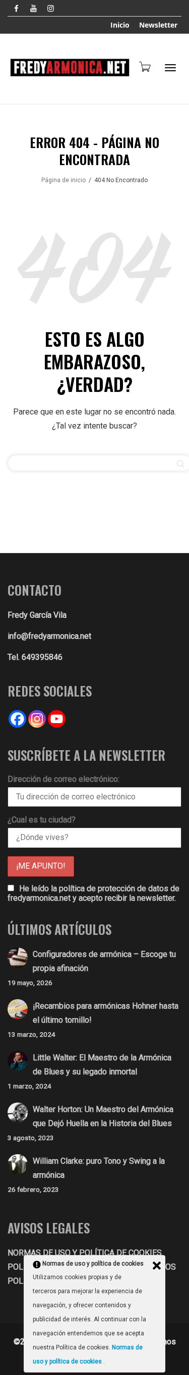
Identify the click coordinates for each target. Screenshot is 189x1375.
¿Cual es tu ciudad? (42, 819)
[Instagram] (50, 8)
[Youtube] (33, 8)
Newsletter (158, 25)
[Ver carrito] (144, 67)
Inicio (120, 25)
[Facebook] (16, 8)
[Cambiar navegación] (170, 67)
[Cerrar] (157, 1266)
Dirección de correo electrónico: (63, 779)
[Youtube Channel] (57, 719)
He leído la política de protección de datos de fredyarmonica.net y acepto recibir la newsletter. (93, 893)
